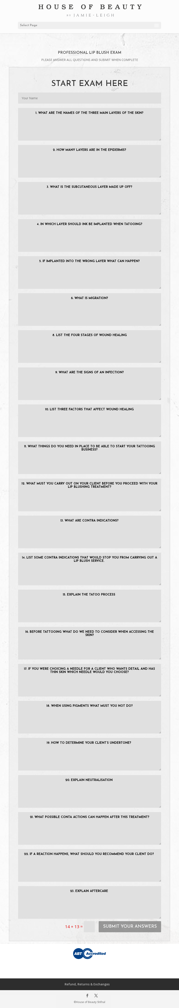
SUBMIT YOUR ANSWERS (130, 926)
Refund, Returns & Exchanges (87, 984)
